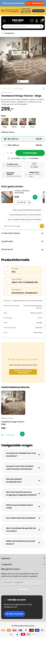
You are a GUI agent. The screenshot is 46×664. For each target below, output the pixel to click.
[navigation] (19, 81)
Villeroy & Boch (6, 92)
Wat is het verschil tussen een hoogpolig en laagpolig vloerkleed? (21, 493)
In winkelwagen (30, 153)
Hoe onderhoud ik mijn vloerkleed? (21, 518)
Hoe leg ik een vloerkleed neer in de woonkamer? (21, 454)
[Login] (36, 21)
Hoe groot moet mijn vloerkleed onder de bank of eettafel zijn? (19, 467)
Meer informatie (16, 614)
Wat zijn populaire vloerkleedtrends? (14, 480)
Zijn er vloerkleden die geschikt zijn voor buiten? (21, 529)
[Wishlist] (31, 21)
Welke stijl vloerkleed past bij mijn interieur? (20, 542)
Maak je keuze (7, 132)
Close (23, 558)
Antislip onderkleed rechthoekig (21, 192)
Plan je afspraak (38, 11)
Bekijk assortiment (4, 21)
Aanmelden (23, 589)
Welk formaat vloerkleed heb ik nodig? (19, 506)
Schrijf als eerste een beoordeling (23, 372)
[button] (11, 153)
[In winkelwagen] (22, 434)
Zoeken (41, 26)
